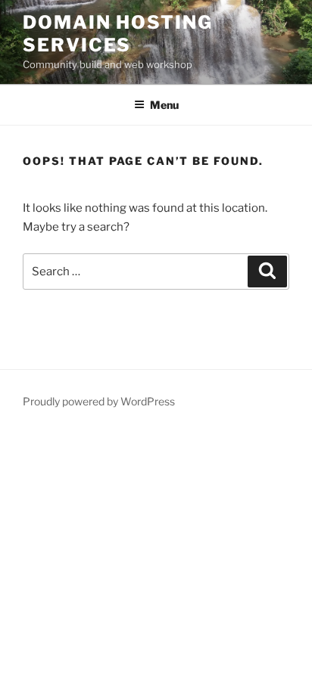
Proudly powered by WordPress (99, 401)
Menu (164, 104)
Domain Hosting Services (118, 33)
